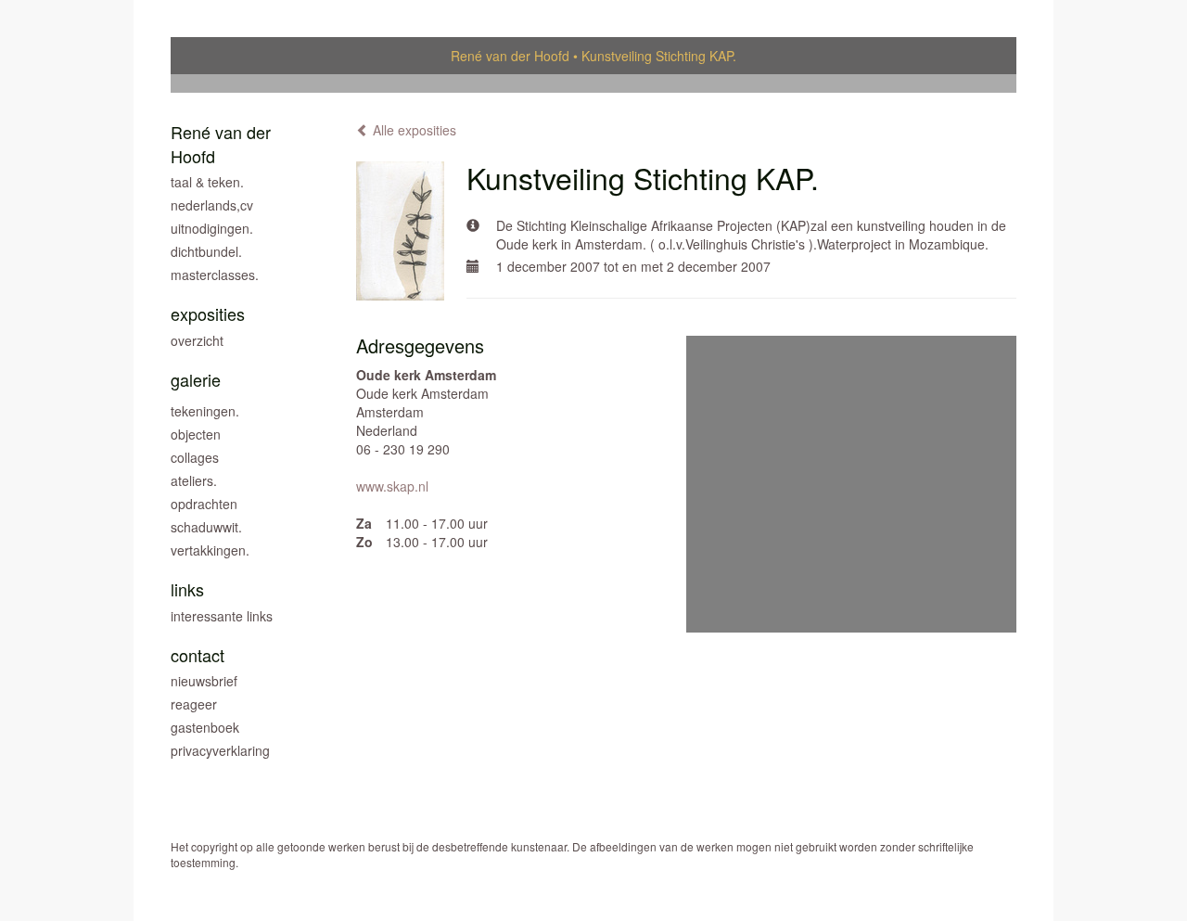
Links (187, 589)
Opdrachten (204, 503)
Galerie (196, 379)
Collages (195, 457)
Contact (197, 655)
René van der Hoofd (510, 55)
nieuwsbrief (204, 681)
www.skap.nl (392, 486)
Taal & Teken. (207, 182)
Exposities (208, 314)
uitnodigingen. (212, 228)
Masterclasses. (215, 274)
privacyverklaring (220, 750)
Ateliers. (194, 480)
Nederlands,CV (212, 205)
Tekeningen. (205, 411)
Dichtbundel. (206, 251)
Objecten (196, 434)
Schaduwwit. (206, 527)
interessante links (222, 616)
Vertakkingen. (210, 550)
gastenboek (205, 727)
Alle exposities (412, 130)
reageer (194, 704)
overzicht (197, 340)
